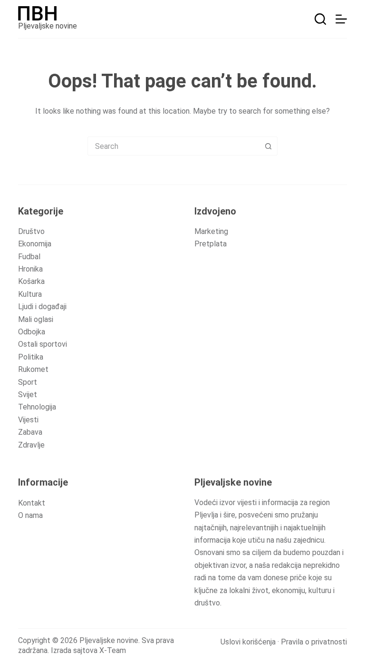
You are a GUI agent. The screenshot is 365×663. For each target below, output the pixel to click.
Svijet (27, 394)
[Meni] (341, 19)
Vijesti (28, 419)
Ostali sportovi (42, 344)
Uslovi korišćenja (248, 641)
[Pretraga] (320, 19)
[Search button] (268, 146)
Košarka (31, 281)
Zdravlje (31, 444)
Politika (30, 356)
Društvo (31, 231)
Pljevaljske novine (47, 25)
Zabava (30, 432)
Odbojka (31, 331)
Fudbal (29, 256)
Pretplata (210, 243)
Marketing (211, 231)
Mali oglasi (35, 319)
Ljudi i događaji (42, 306)
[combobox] (173, 146)
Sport (27, 382)
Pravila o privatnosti (314, 641)
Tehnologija (37, 406)
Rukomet (33, 369)
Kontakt (31, 502)
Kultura (30, 294)
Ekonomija (34, 243)
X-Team (112, 650)
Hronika (30, 268)
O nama (30, 515)
